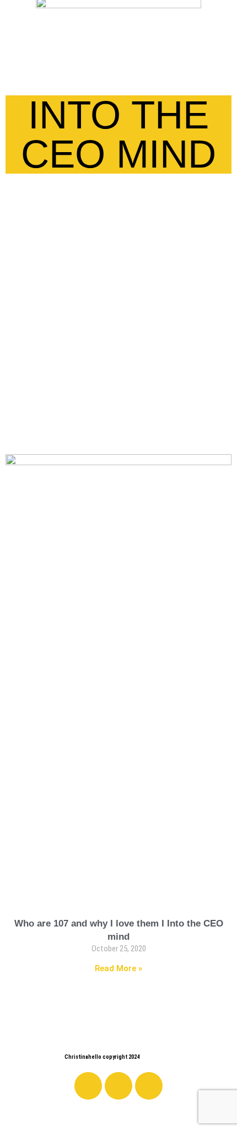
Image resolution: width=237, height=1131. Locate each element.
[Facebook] (88, 1086)
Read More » (118, 968)
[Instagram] (118, 1086)
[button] (13, 71)
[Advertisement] (118, 324)
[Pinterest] (149, 1086)
